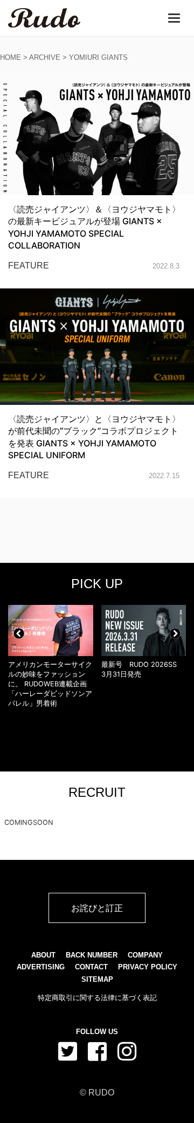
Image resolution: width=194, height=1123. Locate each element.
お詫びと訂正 (97, 907)
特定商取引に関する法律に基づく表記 (97, 998)
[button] (18, 633)
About (43, 955)
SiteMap (97, 979)
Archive (44, 57)
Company (145, 955)
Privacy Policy (147, 967)
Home (10, 57)
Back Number (91, 955)
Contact (91, 967)
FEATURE (28, 265)
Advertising (41, 967)
